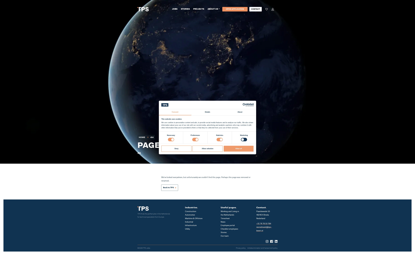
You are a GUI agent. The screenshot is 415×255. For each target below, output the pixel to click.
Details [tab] (207, 112)
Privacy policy (241, 248)
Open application (235, 9)
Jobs (174, 9)
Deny (176, 148)
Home (142, 138)
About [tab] (240, 112)
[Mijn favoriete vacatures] (266, 9)
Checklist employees (229, 229)
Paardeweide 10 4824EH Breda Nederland (263, 215)
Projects (198, 9)
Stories (185, 9)
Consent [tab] (175, 112)
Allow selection (207, 148)
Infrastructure (191, 226)
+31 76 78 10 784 (263, 224)
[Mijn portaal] (273, 9)
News (223, 222)
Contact (255, 9)
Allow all (238, 148)
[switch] (195, 139)
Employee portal (228, 226)
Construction (190, 212)
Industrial (189, 222)
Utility (187, 229)
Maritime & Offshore (193, 219)
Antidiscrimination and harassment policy (262, 248)
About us (213, 9)
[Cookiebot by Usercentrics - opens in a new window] (244, 105)
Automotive (190, 215)
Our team (225, 236)
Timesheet (225, 219)
